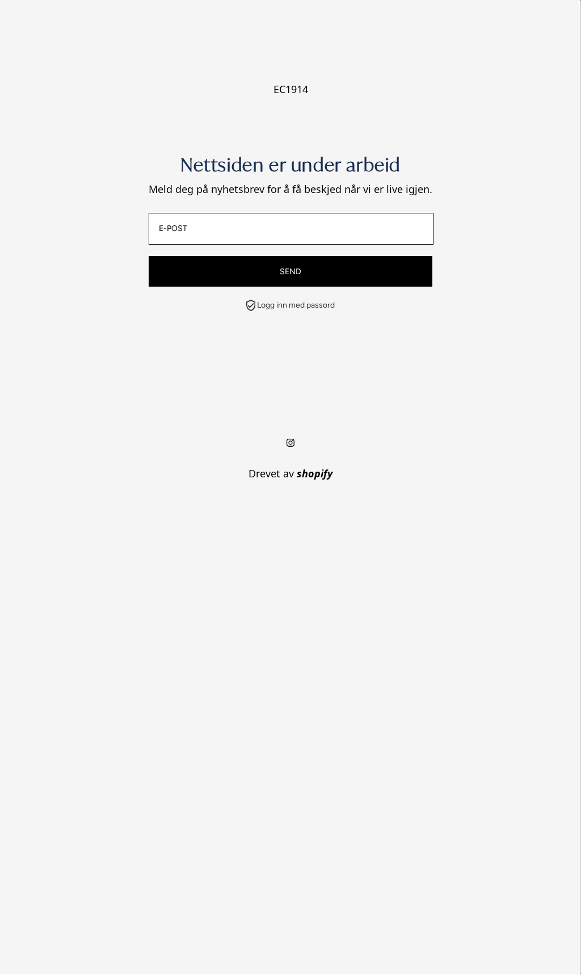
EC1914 (290, 89)
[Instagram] (290, 443)
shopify (314, 473)
